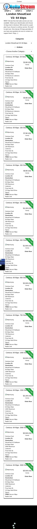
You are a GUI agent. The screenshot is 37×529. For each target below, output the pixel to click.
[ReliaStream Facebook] (2, 262)
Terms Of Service (18, 511)
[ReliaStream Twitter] (2, 267)
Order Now (28, 68)
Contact (19, 1)
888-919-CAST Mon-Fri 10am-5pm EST (18, 521)
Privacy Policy (18, 516)
